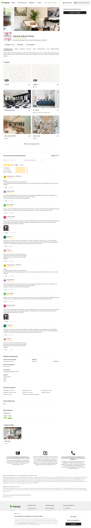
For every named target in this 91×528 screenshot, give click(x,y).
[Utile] (4, 187)
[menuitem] (14, 3)
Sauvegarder (31, 44)
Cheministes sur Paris (61, 489)
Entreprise (22, 49)
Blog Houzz (68, 508)
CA (5, 237)
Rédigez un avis (54, 155)
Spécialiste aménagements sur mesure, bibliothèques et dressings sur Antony (55, 477)
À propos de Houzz (32, 508)
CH (5, 250)
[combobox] (52, 2)
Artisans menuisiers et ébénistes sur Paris (15, 489)
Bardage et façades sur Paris (31, 489)
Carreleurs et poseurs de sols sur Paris (46, 489)
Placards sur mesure (7, 496)
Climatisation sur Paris (71, 489)
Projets (16, 49)
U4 (5, 177)
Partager (21, 44)
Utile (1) (6, 232)
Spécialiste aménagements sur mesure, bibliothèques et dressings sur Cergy (33, 481)
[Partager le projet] (29, 84)
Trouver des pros (22, 2)
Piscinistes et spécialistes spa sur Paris (11, 488)
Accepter (73, 524)
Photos (13, 2)
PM (5, 191)
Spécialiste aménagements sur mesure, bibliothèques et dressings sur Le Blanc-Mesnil (48, 478)
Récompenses (41, 49)
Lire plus (5, 56)
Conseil (39, 2)
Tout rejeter (73, 516)
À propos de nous (8, 49)
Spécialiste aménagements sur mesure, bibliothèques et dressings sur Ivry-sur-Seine (39, 480)
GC (5, 217)
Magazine (31, 2)
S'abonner (56, 361)
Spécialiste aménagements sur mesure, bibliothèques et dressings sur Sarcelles (69, 481)
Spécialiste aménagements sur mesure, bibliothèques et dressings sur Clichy (20, 477)
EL (4, 205)
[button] (33, 160)
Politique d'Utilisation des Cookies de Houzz (27, 523)
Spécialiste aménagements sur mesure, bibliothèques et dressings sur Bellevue (20, 483)
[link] (5, 184)
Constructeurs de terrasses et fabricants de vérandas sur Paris (34, 488)
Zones (34, 49)
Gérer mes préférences (73, 520)
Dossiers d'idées (55, 49)
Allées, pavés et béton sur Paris (56, 488)
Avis (48, 49)
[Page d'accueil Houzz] (5, 2)
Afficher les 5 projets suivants (31, 144)
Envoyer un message (75, 12)
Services (29, 49)
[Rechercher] (45, 2)
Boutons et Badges (50, 508)
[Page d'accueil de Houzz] (15, 506)
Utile (6, 187)
